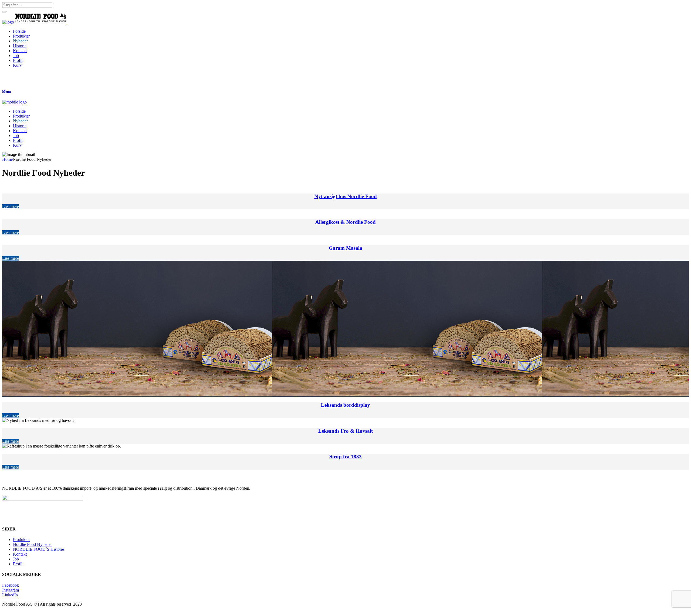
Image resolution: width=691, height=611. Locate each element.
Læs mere (10, 206)
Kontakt (20, 554)
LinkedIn (10, 595)
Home (7, 159)
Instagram (10, 590)
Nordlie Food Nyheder (32, 544)
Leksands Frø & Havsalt (345, 431)
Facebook (10, 585)
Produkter (21, 539)
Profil (17, 564)
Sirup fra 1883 (345, 456)
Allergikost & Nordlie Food (345, 222)
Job (16, 559)
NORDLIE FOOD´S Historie (38, 549)
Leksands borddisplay (345, 405)
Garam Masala (345, 248)
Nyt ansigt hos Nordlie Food (345, 196)
